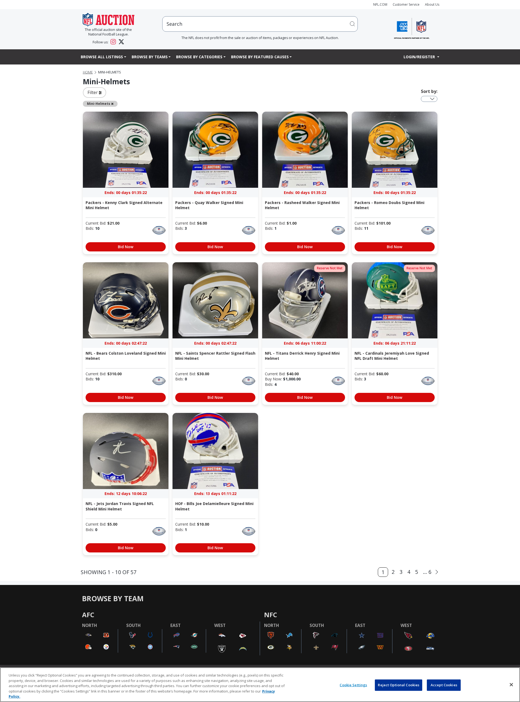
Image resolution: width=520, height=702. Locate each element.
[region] (260, 684)
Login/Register (420, 56)
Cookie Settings (353, 684)
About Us (432, 4)
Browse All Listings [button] (102, 56)
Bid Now (125, 246)
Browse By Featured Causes (260, 56)
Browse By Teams (150, 56)
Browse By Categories (199, 56)
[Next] (436, 572)
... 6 (427, 571)
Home (88, 72)
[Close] (511, 685)
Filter (93, 92)
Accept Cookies (444, 684)
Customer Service (406, 4)
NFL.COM (380, 4)
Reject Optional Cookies (398, 684)
